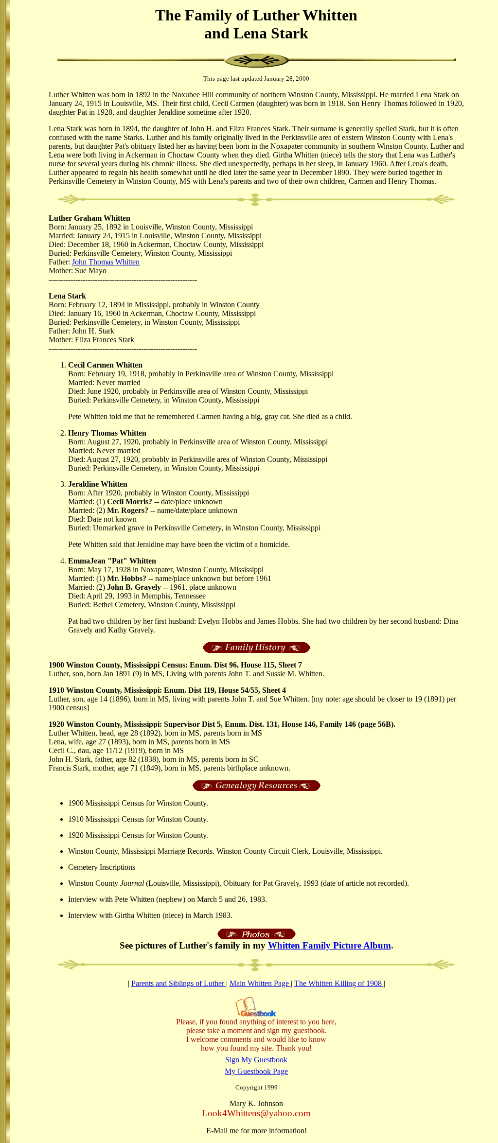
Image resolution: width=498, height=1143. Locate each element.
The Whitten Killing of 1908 (339, 983)
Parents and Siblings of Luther (178, 983)
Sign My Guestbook (256, 1059)
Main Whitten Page (260, 983)
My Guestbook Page (256, 1071)
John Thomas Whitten (106, 262)
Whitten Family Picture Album (329, 945)
